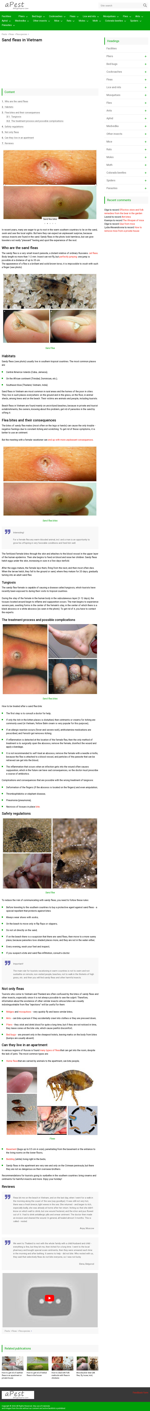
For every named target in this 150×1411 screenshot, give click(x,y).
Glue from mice (127, 223)
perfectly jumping (68, 256)
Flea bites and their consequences (21, 112)
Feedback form (140, 1392)
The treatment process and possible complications (34, 121)
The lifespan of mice (133, 220)
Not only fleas (10, 132)
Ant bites (126, 216)
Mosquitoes (109, 16)
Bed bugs (37, 16)
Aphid (5, 20)
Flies (125, 16)
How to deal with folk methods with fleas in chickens (61, 1375)
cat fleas (93, 253)
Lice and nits (89, 16)
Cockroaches (55, 16)
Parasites (7, 25)
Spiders (134, 20)
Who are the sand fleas (15, 101)
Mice (56, 20)
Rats (69, 20)
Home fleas (12, 1061)
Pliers (21, 16)
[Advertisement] (50, 64)
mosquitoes (25, 1011)
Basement (11, 1149)
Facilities (6, 16)
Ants (137, 16)
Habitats (7, 107)
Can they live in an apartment (18, 137)
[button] (4, 185)
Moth (95, 20)
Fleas (72, 16)
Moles (82, 20)
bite (38, 806)
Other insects (40, 20)
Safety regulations (12, 126)
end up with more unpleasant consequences (70, 439)
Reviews (8, 143)
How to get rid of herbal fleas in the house (37, 1374)
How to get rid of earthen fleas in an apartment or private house (12, 1375)
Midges (10, 1011)
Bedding (10, 1159)
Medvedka (20, 20)
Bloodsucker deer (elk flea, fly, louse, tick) (85, 1374)
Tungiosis (13, 116)
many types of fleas (50, 1050)
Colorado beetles (114, 20)
